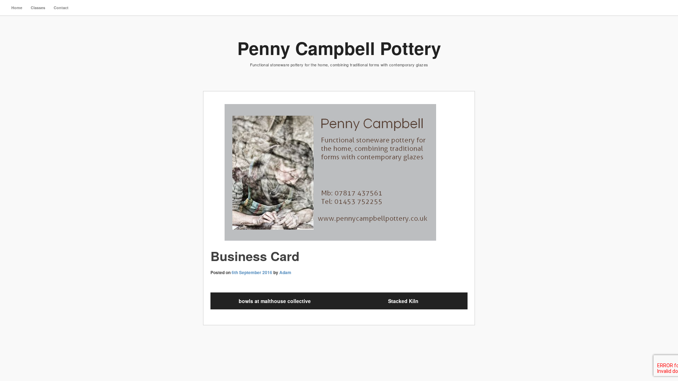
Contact (61, 7)
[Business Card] (339, 173)
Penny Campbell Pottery (339, 47)
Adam (285, 272)
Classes (38, 7)
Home (16, 7)
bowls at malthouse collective (275, 300)
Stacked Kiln (403, 300)
